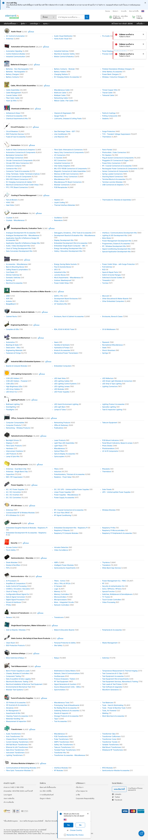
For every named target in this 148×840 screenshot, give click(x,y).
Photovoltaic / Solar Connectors (114, 152)
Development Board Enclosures (66, 299)
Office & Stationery (61, 425)
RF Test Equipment (61, 681)
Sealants (105, 118)
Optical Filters (59, 451)
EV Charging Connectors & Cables (19, 182)
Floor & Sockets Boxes (62, 267)
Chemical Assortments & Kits (17, 118)
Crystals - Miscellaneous (15, 220)
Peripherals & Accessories (112, 630)
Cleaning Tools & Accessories (17, 716)
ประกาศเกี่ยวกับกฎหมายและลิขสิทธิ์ (31, 821)
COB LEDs (10, 384)
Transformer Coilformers (111, 736)
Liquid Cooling (59, 202)
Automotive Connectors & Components (20, 152)
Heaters (57, 200)
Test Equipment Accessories (113, 676)
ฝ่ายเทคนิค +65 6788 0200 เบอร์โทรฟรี (18, 791)
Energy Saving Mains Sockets (65, 264)
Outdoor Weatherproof (62, 280)
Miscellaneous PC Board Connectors (68, 182)
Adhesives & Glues (13, 113)
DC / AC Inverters (12, 495)
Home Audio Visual (61, 39)
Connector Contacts (13, 166)
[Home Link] (12, 17)
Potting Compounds (109, 116)
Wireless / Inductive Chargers (113, 77)
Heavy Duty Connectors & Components (69, 152)
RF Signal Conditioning (62, 515)
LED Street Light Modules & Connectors (117, 381)
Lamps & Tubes (60, 410)
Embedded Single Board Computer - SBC (69, 246)
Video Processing (108, 602)
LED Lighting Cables (61, 381)
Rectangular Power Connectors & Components (119, 168)
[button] (10, 24)
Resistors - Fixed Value (62, 477)
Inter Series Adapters (62, 166)
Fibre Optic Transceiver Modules (18, 770)
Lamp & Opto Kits (12, 456)
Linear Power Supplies (62, 492)
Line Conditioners (60, 134)
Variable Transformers (110, 745)
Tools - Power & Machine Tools (113, 708)
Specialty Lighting (109, 407)
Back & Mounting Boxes (15, 267)
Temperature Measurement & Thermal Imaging (119, 671)
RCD (104, 269)
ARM (8, 296)
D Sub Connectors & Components (18, 176)
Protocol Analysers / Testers (64, 679)
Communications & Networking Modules (21, 768)
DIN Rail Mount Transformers (17, 745)
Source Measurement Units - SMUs (67, 687)
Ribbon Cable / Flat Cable (63, 101)
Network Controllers (61, 605)
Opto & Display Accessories (64, 454)
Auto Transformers (13, 736)
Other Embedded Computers (113, 301)
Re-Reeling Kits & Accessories (65, 708)
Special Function (108, 592)
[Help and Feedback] (141, 833)
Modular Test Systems (14, 690)
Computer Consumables (15, 422)
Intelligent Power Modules (64, 565)
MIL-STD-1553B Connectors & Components (70, 168)
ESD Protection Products (15, 645)
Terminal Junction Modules (112, 182)
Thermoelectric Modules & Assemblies (116, 200)
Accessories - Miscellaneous (16, 264)
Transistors (106, 565)
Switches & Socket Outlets (112, 278)
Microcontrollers (60, 597)
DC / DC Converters (13, 497)
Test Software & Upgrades (112, 687)
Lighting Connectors (109, 386)
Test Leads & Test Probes (112, 684)
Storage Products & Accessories (66, 716)
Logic (56, 589)
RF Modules (58, 770)
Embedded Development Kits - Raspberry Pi (71, 528)
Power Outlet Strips (61, 283)
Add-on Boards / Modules (16, 630)
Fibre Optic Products (14, 446)
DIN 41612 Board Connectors (17, 179)
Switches (105, 658)
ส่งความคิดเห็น (9, 798)
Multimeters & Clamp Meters (65, 671)
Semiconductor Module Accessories (115, 770)
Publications (58, 428)
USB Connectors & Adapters (113, 185)
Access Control (11, 547)
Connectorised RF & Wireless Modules (20, 513)
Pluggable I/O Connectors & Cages (115, 160)
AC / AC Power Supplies (15, 489)
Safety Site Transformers (63, 745)
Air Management (12, 710)
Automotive (10, 342)
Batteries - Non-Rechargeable (17, 69)
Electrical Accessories (14, 283)
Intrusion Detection (61, 547)
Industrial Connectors (62, 163)
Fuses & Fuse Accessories (16, 137)
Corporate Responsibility (85, 798)
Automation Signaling (14, 51)
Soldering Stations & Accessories (66, 710)
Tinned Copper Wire (109, 90)
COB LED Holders (12, 378)
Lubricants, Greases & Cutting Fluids (68, 118)
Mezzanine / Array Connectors (65, 176)
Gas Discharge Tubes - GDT (64, 131)
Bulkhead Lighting (13, 404)
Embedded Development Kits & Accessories (70, 243)
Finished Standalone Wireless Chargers (117, 69)
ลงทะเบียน (124, 16)
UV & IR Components (110, 451)
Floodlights (10, 410)
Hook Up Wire (11, 101)
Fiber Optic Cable (12, 98)
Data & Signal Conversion (15, 597)
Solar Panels (106, 489)
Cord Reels (10, 272)
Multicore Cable (60, 93)
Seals (104, 348)
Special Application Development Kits (116, 251)
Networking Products (62, 422)
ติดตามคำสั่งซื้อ (134, 11)
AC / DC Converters (13, 492)
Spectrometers (59, 690)
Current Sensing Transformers (17, 742)
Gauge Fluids (59, 116)
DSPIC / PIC (58, 296)
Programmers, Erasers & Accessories (116, 243)
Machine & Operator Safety (64, 54)
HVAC (8, 202)
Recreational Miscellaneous (112, 345)
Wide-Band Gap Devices (111, 568)
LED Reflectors (107, 378)
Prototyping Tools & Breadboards (66, 705)
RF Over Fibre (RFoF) (62, 513)
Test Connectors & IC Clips (112, 673)
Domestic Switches (13, 278)
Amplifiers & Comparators (15, 583)
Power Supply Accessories (64, 497)
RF (103, 583)
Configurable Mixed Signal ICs (17, 594)
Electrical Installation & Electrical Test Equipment (24, 684)
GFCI (56, 269)
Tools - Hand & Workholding (112, 705)
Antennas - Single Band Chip (17, 472)
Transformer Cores (109, 739)
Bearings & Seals (12, 345)
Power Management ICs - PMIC (114, 581)
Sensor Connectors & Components (115, 171)
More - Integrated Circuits (64, 602)
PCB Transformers (61, 736)
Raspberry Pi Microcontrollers (113, 530)
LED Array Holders (13, 389)
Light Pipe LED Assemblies (64, 443)
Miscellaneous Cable (62, 90)
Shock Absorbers (108, 350)
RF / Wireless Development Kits (114, 246)
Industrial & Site (60, 272)
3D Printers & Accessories (16, 702)
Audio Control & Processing (16, 586)
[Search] (87, 17)
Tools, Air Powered (109, 710)
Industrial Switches (61, 51)
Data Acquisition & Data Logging (18, 679)
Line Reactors (59, 137)
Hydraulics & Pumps (61, 348)
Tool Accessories (60, 721)
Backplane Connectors (14, 155)
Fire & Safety (11, 550)
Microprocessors (60, 600)
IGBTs (56, 562)
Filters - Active (59, 581)
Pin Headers (106, 155)
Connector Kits (11, 168)
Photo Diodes (107, 446)
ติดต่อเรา (115, 11)
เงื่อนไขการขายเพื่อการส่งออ (54, 821)
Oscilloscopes (59, 676)
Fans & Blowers (11, 200)
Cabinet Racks (11, 316)
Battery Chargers (12, 74)
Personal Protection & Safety (65, 643)
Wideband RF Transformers (112, 750)
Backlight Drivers (12, 440)
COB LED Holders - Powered (17, 381)
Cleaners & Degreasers (62, 113)
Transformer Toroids (109, 742)
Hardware (9, 448)
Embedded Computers (62, 366)
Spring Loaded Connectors (112, 174)
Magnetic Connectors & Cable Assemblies (70, 171)
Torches (105, 283)
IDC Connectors (60, 160)
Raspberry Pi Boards (62, 530)
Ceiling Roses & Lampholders (17, 269)
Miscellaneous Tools (61, 702)
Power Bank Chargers (110, 74)
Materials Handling (13, 719)
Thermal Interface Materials (64, 205)
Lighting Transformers (14, 755)
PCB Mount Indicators (110, 440)
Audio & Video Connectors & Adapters (20, 150)
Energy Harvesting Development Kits (68, 248)
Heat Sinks (10, 205)
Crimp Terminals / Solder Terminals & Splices (23, 174)
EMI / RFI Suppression (14, 477)
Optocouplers (59, 456)
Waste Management (109, 643)
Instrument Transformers (15, 753)
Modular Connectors (61, 185)
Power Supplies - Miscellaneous (66, 495)
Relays (56, 658)
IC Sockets (58, 158)
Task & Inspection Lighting (112, 410)
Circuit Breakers (12, 131)
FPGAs (8, 605)
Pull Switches (107, 267)
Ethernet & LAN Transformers (17, 747)
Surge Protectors (108, 131)
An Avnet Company (10, 830)
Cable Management (13, 93)
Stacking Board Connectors (112, 176)
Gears (56, 342)
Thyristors (106, 562)
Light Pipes (58, 446)
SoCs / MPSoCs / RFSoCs (112, 589)
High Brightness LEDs (14, 386)
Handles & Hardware (62, 345)
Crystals (9, 218)
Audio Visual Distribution (63, 36)
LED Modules (59, 389)
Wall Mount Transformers (111, 747)
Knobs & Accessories (62, 350)
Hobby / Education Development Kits (68, 251)
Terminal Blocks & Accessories (113, 179)
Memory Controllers (61, 594)
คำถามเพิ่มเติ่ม (9, 802)
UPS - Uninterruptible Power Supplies (116, 492)
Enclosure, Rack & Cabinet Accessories (69, 316)
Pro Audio (106, 36)
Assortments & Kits (13, 713)
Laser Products (60, 440)
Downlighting (11, 407)
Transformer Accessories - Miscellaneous (69, 755)
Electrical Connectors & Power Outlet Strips (22, 185)
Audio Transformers (13, 734)
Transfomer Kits (60, 753)
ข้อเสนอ (107, 11)
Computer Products (13, 425)
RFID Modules (107, 768)
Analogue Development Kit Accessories (21, 233)
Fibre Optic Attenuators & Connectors (68, 150)
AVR (7, 299)
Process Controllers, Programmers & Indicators (119, 54)
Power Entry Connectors (111, 163)
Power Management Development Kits (116, 241)
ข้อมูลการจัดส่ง (45, 798)
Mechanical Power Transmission (66, 353)
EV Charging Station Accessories (66, 77)
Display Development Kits (63, 240)
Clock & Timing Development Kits (18, 248)
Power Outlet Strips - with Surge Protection (118, 264)
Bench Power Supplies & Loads (17, 671)
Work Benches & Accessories (113, 716)
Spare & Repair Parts (110, 272)
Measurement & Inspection (16, 721)
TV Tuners (106, 597)
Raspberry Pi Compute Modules (66, 533)
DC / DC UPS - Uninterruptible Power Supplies (71, 489)
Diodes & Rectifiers (13, 565)
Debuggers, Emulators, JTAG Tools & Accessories (72, 233)
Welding (105, 713)
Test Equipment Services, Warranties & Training (120, 681)
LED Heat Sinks (60, 378)
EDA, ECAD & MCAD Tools (64, 329)
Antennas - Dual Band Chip (16, 469)
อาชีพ (78, 795)
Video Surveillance (61, 550)
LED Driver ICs (11, 392)
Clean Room (10, 643)
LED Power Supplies (61, 392)
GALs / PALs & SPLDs (62, 583)
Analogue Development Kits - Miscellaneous (22, 235)
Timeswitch (106, 280)
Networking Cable (61, 98)
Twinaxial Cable (108, 95)
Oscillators (58, 218)
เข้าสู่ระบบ (116, 16)
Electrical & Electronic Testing (17, 681)
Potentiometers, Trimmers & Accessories (69, 474)
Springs (105, 353)
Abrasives (10, 708)
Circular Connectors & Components (19, 160)
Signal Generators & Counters (65, 684)
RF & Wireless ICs (12, 515)
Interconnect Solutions (14, 451)
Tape (56, 719)
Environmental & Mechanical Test (18, 687)
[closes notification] (145, 3)
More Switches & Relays (15, 658)
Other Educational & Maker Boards (115, 299)
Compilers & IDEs (12, 329)
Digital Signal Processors (15, 600)
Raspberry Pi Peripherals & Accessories (117, 533)
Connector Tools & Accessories (17, 171)
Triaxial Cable (107, 93)
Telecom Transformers (62, 747)
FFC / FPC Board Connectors (17, 187)
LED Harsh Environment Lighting (66, 404)
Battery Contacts (12, 77)
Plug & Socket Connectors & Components (118, 158)
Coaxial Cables (11, 95)
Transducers (58, 617)
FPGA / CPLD (59, 301)
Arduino (9, 301)
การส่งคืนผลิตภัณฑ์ (47, 795)
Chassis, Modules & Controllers (17, 673)
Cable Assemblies (12, 90)
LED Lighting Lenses (61, 386)
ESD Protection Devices (15, 134)
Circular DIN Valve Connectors (17, 163)
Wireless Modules (109, 510)
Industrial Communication (15, 56)
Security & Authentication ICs (113, 586)
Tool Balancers (107, 702)
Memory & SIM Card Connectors (66, 174)
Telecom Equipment (109, 422)
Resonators (58, 220)
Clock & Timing (11, 592)
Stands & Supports (61, 713)
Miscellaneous (59, 179)
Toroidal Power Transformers (65, 750)
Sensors (9, 617)
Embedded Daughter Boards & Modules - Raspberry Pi (26, 528)
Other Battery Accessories (112, 72)
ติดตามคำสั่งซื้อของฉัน (48, 787)
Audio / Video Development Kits (18, 246)
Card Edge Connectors (14, 158)
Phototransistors (108, 448)
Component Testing (13, 676)
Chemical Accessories (14, 116)
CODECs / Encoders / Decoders (18, 589)
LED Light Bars (59, 407)
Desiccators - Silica (13, 348)
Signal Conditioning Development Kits (116, 249)
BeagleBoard (11, 304)
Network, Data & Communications (67, 673)
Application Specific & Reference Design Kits (23, 243)
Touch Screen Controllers (111, 600)
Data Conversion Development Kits (19, 251)
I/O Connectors (60, 155)
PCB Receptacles (60, 187)
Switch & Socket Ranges (111, 275)
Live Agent (8, 795)
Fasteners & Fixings (13, 353)
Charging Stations (61, 74)
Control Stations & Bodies (15, 54)
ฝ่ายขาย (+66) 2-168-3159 (14, 787)
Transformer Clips (109, 734)
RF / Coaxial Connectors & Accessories (116, 166)
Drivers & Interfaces (13, 602)
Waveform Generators (110, 690)
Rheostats (106, 469)
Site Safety (58, 645)
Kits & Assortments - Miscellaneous (67, 278)
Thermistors (106, 137)
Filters (56, 469)
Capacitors (10, 474)
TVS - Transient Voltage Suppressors (116, 134)
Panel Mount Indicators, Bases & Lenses (117, 443)
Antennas (9, 39)
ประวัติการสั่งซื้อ (45, 791)
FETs (8, 568)
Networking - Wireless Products (18, 428)
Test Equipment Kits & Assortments (115, 679)
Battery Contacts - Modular (64, 69)
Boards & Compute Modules (16, 366)
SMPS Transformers (61, 742)
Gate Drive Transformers (15, 750)
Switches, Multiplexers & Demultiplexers (117, 594)
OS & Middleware (108, 329)
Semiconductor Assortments (65, 568)
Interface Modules (61, 768)
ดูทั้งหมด (31, 32)
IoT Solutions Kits (60, 304)
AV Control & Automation (15, 36)
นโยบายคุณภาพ (81, 791)
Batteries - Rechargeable (15, 72)
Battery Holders (60, 72)
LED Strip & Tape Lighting (112, 384)
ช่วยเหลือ (123, 11)
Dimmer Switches (12, 275)
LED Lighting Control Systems (65, 384)
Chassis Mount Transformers (17, 739)
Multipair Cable (60, 95)
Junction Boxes (60, 275)
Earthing (9, 280)
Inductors (57, 472)
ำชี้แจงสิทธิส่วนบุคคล (11, 821)
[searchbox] (70, 17)
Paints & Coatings (109, 113)
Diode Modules (11, 562)
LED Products (11, 454)
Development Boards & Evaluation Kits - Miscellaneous (74, 235)
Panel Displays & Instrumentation (114, 51)
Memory (57, 592)
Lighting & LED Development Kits (114, 235)
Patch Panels (107, 150)
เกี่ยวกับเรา (80, 787)
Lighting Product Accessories (113, 404)
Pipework (105, 342)
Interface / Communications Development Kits (119, 233)
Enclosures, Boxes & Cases (112, 316)
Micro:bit (105, 296)
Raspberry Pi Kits (108, 528)
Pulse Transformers (61, 739)
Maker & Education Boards (64, 630)
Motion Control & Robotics (64, 56)
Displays (9, 443)
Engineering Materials (14, 350)
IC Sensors (58, 586)
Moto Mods (106, 238)
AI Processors (11, 581)
